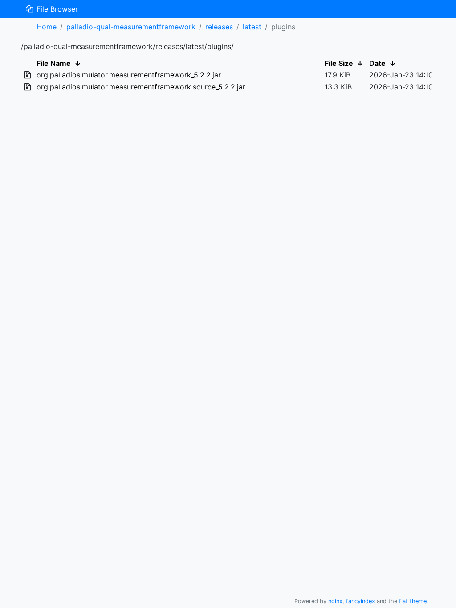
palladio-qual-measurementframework (130, 26)
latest (252, 26)
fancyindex (360, 601)
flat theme (413, 601)
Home (47, 26)
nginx (335, 601)
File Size (339, 63)
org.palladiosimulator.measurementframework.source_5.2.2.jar (141, 86)
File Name (54, 63)
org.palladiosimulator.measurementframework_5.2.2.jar (129, 74)
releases (219, 26)
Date (377, 63)
